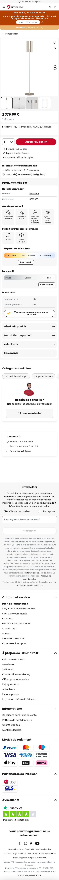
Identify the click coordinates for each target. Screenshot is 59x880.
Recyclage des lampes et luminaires (30, 857)
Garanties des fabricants (16, 623)
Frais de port (9, 628)
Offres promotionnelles (15, 679)
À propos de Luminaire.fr (20, 653)
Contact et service (16, 597)
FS (28, 22)
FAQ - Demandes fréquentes (18, 608)
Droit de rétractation (15, 603)
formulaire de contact (36, 573)
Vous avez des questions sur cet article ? (31, 313)
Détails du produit (15, 326)
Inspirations (8, 699)
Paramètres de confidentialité (21, 849)
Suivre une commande (14, 613)
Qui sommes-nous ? (13, 659)
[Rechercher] (50, 6)
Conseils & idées (26, 699)
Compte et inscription (14, 643)
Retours (6, 633)
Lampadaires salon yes (16, 376)
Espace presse (10, 694)
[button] (7, 103)
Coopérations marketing (16, 674)
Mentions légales (11, 730)
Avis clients (11, 344)
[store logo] (17, 6)
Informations (12, 709)
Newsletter (8, 664)
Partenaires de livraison (20, 774)
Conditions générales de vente (19, 715)
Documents (11, 353)
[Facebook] (21, 843)
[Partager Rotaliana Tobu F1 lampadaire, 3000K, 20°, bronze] (55, 48)
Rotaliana (34, 193)
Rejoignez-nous (10, 684)
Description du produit (18, 335)
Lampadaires (11, 33)
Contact (7, 618)
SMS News (7, 669)
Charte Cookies (11, 725)
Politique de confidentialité (17, 720)
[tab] (29, 620)
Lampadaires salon (43, 376)
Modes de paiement (13, 638)
